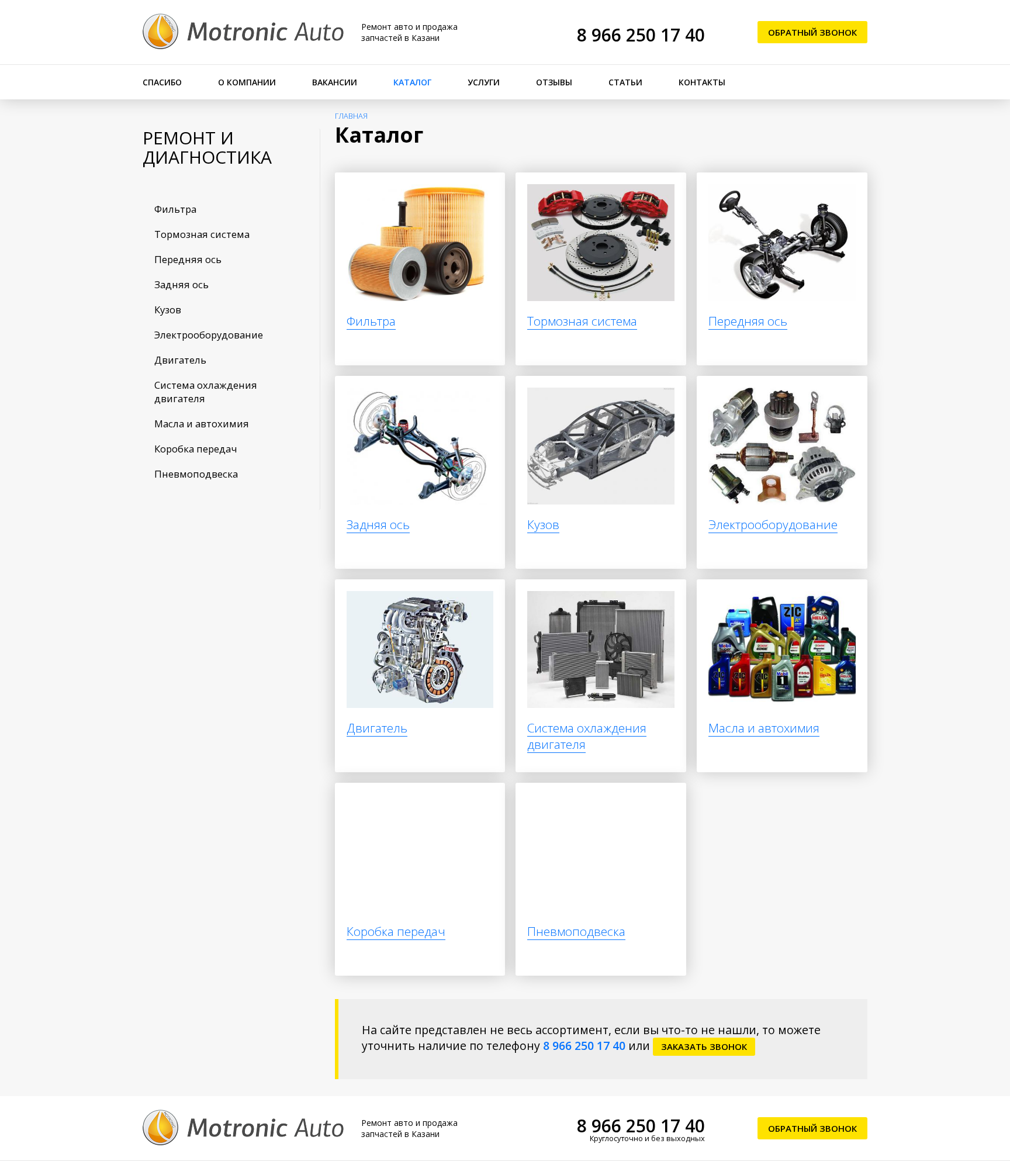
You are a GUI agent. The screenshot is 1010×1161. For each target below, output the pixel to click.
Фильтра (175, 209)
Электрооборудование (208, 334)
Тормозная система (202, 234)
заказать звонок (704, 1046)
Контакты (702, 82)
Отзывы (554, 82)
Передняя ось (188, 259)
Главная (351, 116)
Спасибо (162, 82)
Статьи (625, 82)
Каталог (412, 82)
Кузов (167, 309)
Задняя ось (181, 284)
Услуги (484, 82)
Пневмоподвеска (196, 474)
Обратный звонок (812, 32)
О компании (247, 82)
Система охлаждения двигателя (205, 391)
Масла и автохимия (201, 423)
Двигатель (180, 360)
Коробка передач (195, 448)
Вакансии (334, 82)
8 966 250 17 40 (641, 35)
